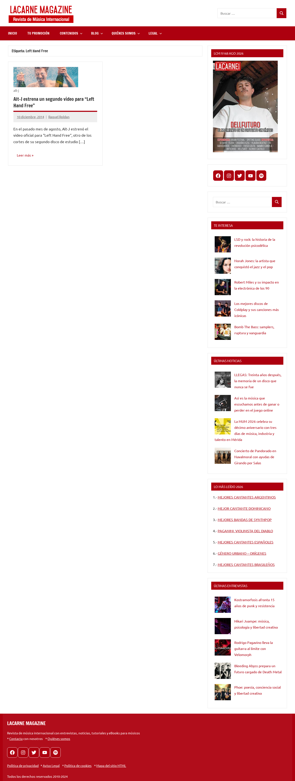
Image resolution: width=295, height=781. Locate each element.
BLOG (95, 33)
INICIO (12, 33)
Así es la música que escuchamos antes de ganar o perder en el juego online (256, 404)
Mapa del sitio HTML (111, 766)
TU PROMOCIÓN (38, 33)
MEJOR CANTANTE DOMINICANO (244, 508)
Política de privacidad (23, 766)
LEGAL (153, 33)
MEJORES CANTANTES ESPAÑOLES (245, 542)
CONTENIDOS (69, 33)
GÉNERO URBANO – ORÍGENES (242, 553)
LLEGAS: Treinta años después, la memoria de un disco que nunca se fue (257, 380)
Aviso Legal (51, 766)
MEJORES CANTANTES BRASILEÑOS (246, 564)
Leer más (24, 155)
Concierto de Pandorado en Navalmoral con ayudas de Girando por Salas (255, 456)
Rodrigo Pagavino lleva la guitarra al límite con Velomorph (253, 648)
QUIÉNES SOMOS (124, 33)
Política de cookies (78, 766)
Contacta (16, 739)
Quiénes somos (59, 739)
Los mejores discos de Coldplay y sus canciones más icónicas (256, 309)
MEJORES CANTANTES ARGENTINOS (247, 497)
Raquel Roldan (59, 117)
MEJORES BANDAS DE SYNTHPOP (245, 519)
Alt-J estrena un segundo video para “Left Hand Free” (53, 102)
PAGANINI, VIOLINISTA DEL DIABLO (245, 531)
